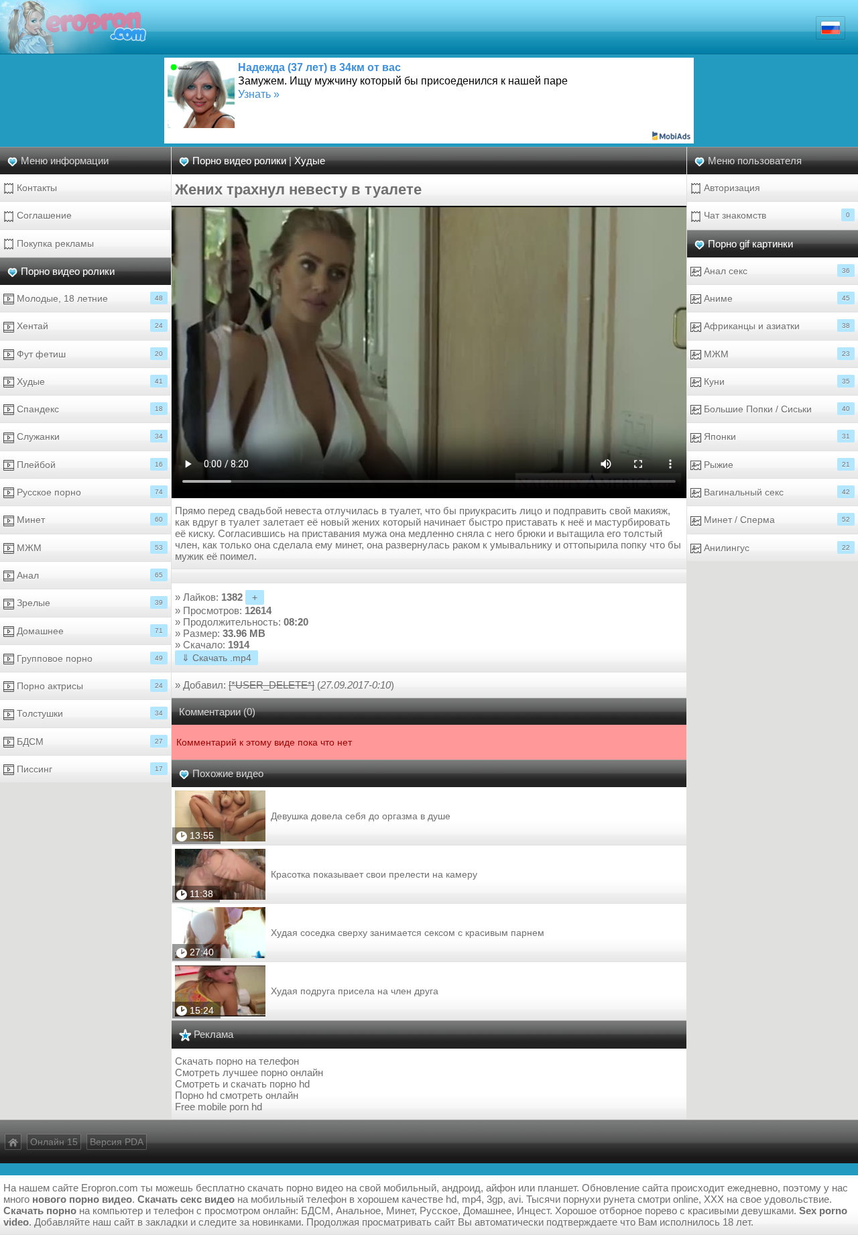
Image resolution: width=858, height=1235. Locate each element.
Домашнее (88, 631)
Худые (88, 381)
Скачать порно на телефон (237, 1061)
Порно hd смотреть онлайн (236, 1095)
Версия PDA (116, 1141)
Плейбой (88, 464)
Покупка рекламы (54, 243)
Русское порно (88, 492)
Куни (775, 381)
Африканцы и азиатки (775, 325)
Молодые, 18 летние (88, 298)
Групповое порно (88, 658)
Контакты (35, 187)
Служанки (88, 436)
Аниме (775, 298)
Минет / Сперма (775, 519)
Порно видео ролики (68, 271)
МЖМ (88, 547)
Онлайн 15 (54, 1141)
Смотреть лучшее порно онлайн (249, 1072)
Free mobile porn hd (218, 1106)
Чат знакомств (775, 215)
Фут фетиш (88, 354)
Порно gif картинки (750, 243)
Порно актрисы (88, 686)
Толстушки (88, 713)
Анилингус (775, 547)
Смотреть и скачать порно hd (242, 1084)
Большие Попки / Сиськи (775, 409)
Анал (88, 575)
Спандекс (88, 409)
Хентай (88, 325)
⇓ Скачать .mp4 (216, 657)
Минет (88, 519)
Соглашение (43, 215)
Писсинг (88, 769)
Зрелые (88, 602)
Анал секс (775, 271)
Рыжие (775, 464)
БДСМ (88, 741)
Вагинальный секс (775, 492)
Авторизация (730, 187)
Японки (775, 436)
